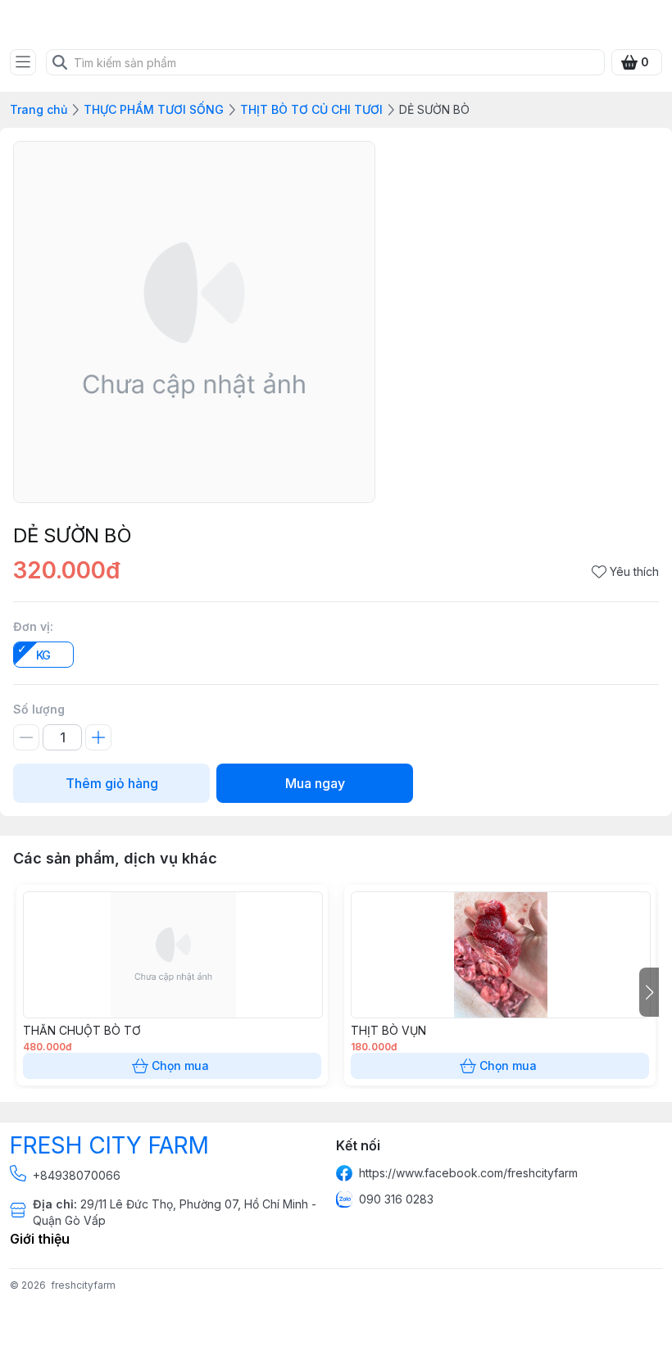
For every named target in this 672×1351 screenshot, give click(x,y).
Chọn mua (180, 1065)
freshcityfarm (83, 1285)
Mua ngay (315, 783)
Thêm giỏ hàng (112, 783)
